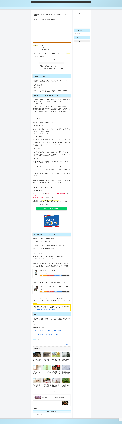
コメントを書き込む (51, 411)
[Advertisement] (52, 32)
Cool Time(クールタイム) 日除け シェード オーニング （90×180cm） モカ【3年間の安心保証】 (54, 287)
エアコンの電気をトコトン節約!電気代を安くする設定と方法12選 (47, 334)
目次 (50, 63)
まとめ (41, 71)
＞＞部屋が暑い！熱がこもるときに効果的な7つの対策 (44, 309)
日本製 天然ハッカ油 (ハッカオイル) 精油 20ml (47, 270)
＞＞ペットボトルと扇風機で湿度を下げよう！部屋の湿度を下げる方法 (46, 251)
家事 (34, 339)
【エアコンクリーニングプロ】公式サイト (51, 208)
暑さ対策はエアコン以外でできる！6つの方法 (48, 66)
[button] (89, 33)
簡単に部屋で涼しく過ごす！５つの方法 (47, 69)
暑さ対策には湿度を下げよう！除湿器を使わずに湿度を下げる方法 (48, 330)
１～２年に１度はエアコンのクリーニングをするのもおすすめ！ (52, 68)
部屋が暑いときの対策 (44, 65)
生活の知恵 (40, 339)
